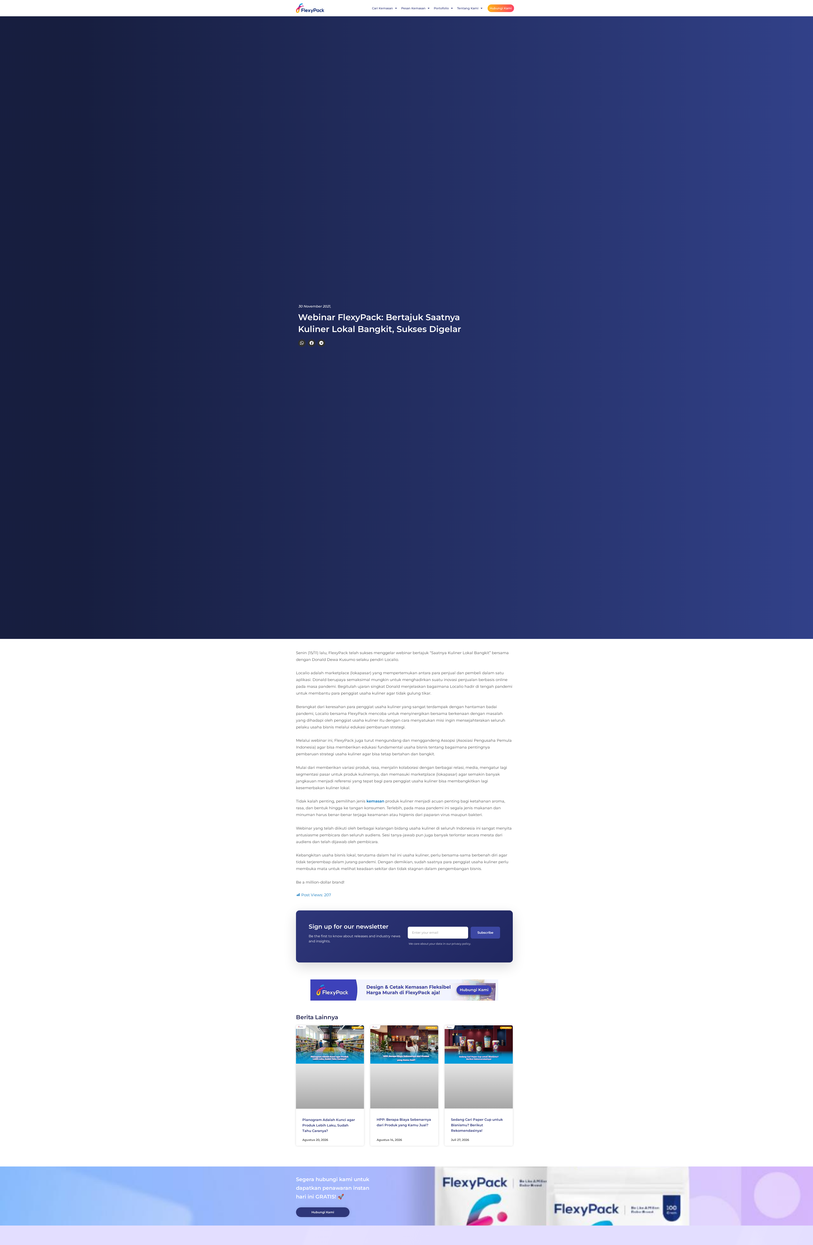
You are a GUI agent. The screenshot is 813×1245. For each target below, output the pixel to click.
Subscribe (485, 933)
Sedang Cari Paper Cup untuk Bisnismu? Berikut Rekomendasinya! (477, 1125)
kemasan (375, 801)
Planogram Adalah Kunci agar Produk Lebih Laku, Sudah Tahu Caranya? (328, 1125)
